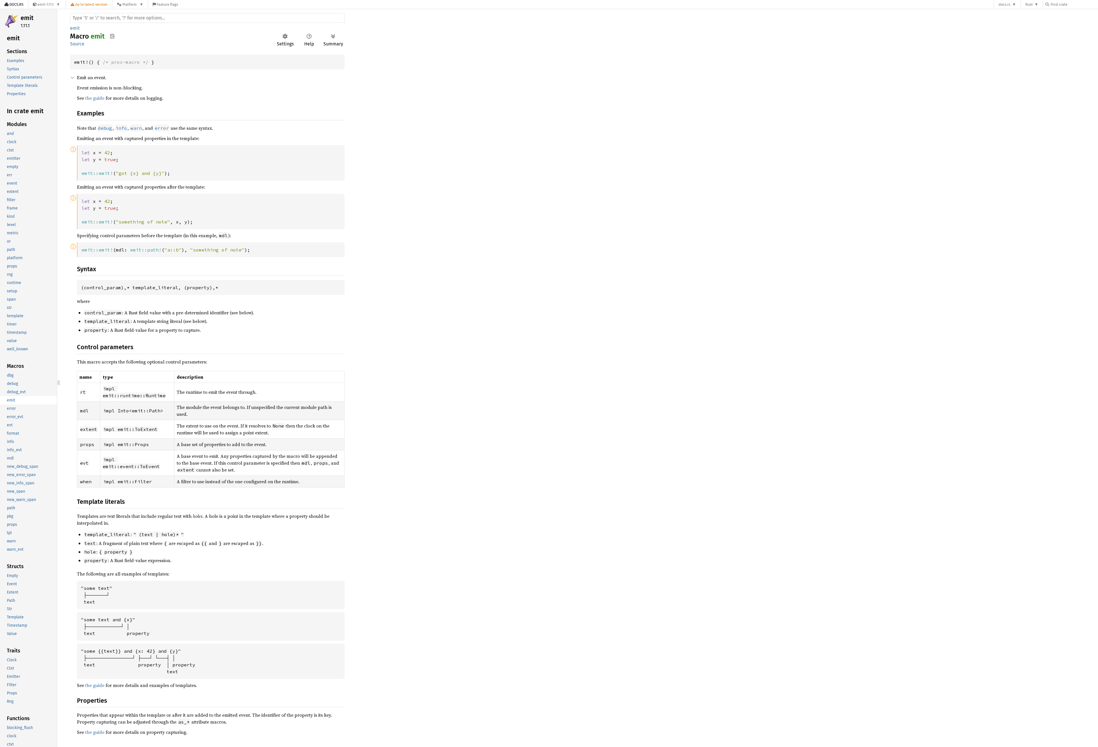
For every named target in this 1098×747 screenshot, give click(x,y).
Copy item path (112, 36)
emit (27, 18)
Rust (1029, 4)
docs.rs (1004, 4)
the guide (94, 98)
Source (77, 44)
